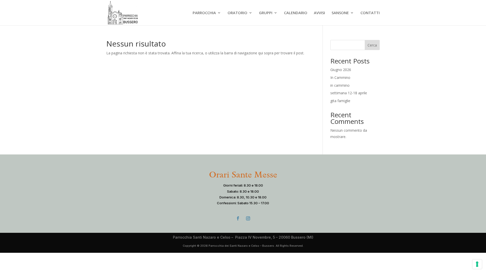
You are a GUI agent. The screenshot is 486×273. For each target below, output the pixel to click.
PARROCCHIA (204, 13)
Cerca (372, 45)
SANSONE (340, 13)
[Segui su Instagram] (248, 218)
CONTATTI (370, 13)
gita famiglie (340, 100)
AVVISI (319, 13)
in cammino (340, 85)
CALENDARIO (295, 13)
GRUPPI (265, 13)
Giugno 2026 (340, 69)
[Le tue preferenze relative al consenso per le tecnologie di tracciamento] (477, 264)
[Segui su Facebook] (238, 218)
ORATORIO (237, 13)
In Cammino (340, 77)
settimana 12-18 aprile (348, 92)
